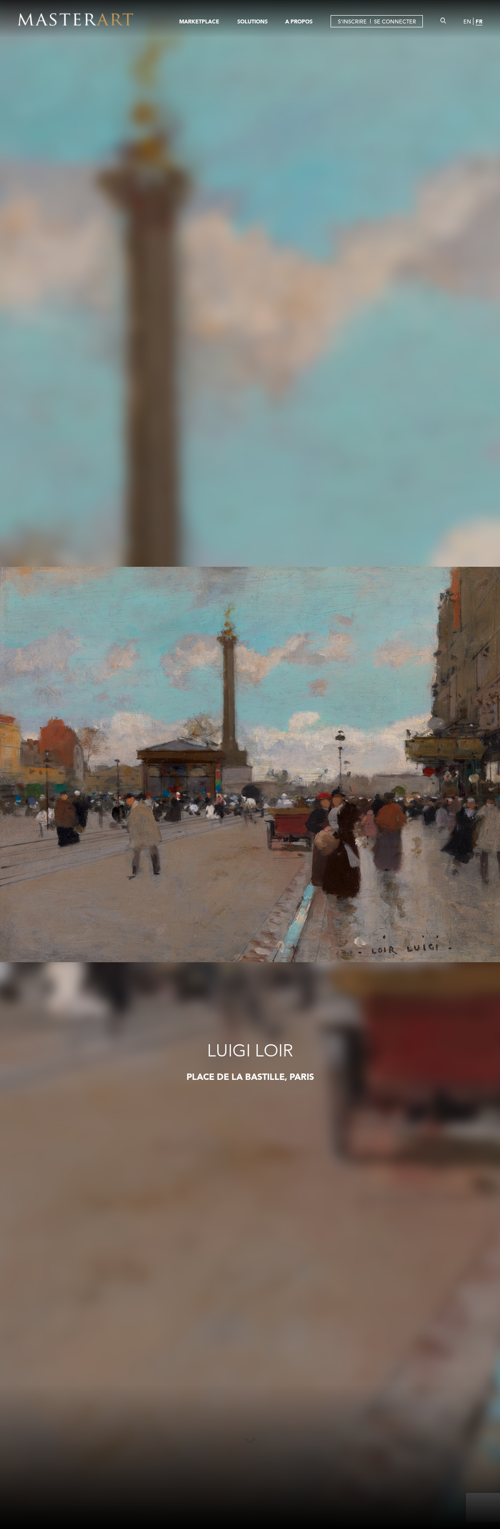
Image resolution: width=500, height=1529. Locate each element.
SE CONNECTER (395, 21)
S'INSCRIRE (352, 21)
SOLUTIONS (252, 21)
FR (479, 21)
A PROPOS (298, 21)
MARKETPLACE (199, 21)
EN (467, 21)
